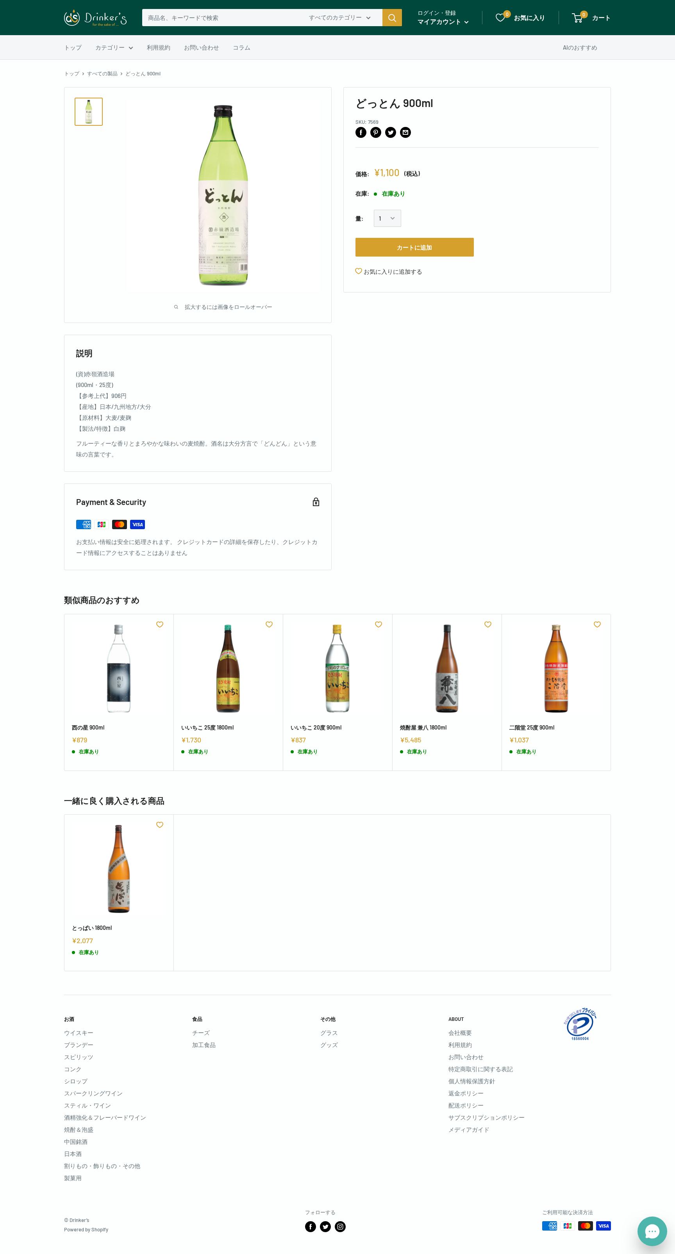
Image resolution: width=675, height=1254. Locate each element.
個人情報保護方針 (471, 1081)
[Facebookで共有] (360, 132)
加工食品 (204, 1044)
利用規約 (158, 47)
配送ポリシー (466, 1105)
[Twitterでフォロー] (325, 1226)
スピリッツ (78, 1056)
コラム (241, 47)
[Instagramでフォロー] (340, 1226)
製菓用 (73, 1177)
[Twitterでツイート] (390, 132)
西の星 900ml (88, 727)
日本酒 (73, 1153)
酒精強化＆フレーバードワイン (105, 1117)
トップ (73, 47)
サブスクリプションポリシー (486, 1117)
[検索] (392, 17)
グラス (329, 1032)
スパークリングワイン (93, 1093)
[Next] (611, 692)
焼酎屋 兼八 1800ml (423, 727)
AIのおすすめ (580, 47)
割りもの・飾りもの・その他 (102, 1165)
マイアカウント (440, 21)
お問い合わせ (201, 47)
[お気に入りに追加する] (160, 624)
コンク (73, 1068)
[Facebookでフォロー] (310, 1226)
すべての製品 (102, 73)
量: (359, 218)
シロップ (76, 1081)
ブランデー (78, 1044)
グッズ (329, 1044)
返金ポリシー (466, 1093)
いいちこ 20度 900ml (316, 727)
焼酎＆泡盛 (78, 1129)
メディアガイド (468, 1129)
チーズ (201, 1032)
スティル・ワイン (87, 1105)
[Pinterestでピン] (375, 132)
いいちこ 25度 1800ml (207, 727)
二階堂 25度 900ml (531, 727)
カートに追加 (414, 247)
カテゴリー (110, 47)
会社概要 (460, 1032)
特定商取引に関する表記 (480, 1068)
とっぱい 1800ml (92, 927)
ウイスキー (78, 1032)
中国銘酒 (76, 1141)
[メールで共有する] (405, 132)
